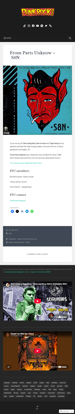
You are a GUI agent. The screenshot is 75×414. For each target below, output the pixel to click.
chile (47, 382)
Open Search (69, 38)
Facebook (13, 201)
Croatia (6, 386)
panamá (23, 393)
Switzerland (19, 396)
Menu (8, 38)
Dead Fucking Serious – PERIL (19, 242)
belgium (28, 382)
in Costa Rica (28, 389)
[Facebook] (33, 25)
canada (42, 382)
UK (34, 396)
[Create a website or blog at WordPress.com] (37, 406)
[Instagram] (28, 25)
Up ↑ (37, 409)
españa (40, 386)
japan (55, 389)
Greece (6, 389)
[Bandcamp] (46, 25)
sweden (11, 396)
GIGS (66, 386)
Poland (35, 393)
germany (59, 386)
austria (22, 382)
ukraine (40, 396)
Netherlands (7, 393)
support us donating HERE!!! (40, 272)
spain (68, 393)
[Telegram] (50, 25)
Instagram (22, 201)
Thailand (28, 396)
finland (46, 386)
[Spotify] (41, 25)
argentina (7, 382)
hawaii (12, 389)
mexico (61, 389)
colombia (54, 382)
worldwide (61, 396)
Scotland (42, 393)
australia (14, 382)
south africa (51, 393)
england (32, 386)
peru (29, 393)
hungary (19, 389)
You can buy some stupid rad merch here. (26, 163)
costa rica (62, 382)
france (53, 386)
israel (44, 389)
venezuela (52, 396)
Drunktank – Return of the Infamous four (23, 239)
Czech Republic (15, 386)
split (5, 396)
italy (49, 389)
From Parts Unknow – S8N (32, 55)
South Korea (61, 393)
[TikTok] (24, 25)
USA (10, 233)
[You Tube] (37, 25)
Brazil (35, 382)
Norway (16, 393)
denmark (25, 386)
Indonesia (37, 389)
